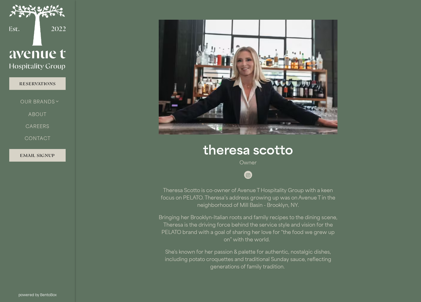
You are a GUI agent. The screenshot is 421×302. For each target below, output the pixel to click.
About (37, 114)
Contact (38, 138)
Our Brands (37, 101)
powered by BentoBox (46, 294)
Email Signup (37, 155)
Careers (37, 126)
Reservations (37, 84)
